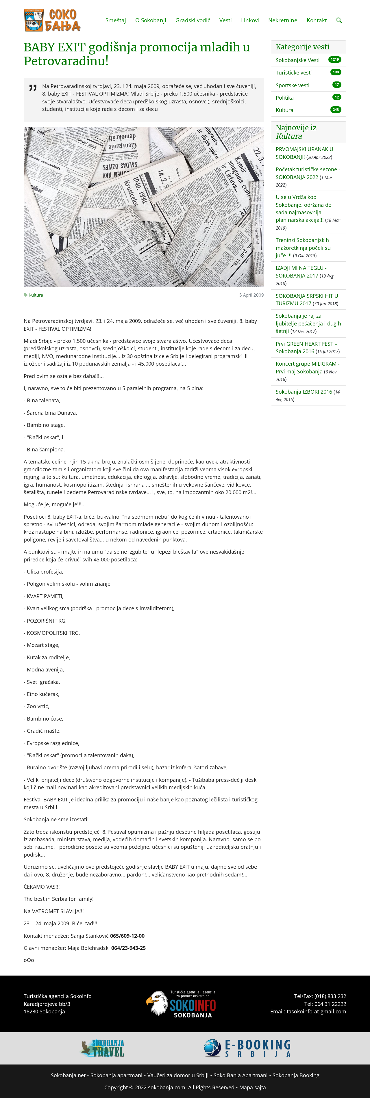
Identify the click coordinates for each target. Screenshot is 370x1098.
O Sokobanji (150, 20)
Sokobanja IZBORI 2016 (304, 391)
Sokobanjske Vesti (298, 60)
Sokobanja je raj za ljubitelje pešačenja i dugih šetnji (308, 323)
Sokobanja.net (68, 1075)
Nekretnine (282, 20)
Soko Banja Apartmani (241, 1075)
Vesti (225, 20)
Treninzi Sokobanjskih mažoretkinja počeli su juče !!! (303, 248)
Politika (285, 97)
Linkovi (250, 20)
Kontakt (317, 20)
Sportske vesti (293, 85)
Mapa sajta (252, 1087)
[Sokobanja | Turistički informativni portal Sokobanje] (53, 20)
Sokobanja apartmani (116, 1075)
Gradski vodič (192, 20)
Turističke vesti (294, 72)
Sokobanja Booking (296, 1075)
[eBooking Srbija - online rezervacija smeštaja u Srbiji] (247, 1047)
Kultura (35, 295)
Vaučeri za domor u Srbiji (178, 1075)
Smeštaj (116, 20)
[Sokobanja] (102, 1047)
